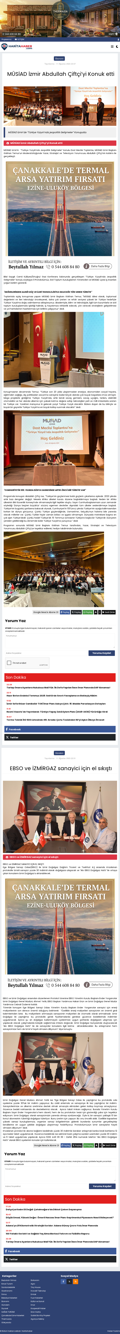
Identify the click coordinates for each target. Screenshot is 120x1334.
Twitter (14, 737)
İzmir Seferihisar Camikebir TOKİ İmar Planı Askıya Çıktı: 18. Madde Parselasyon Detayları (56, 703)
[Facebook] (63, 1281)
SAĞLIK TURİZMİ (8, 1312)
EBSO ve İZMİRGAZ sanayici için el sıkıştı (34, 857)
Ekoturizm (35, 1280)
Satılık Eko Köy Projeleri (40, 1315)
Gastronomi (6, 1291)
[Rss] (75, 1281)
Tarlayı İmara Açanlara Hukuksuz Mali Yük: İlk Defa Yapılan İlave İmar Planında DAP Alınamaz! (58, 687)
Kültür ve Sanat (37, 1301)
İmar (33, 1305)
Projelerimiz (6, 39)
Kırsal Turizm (7, 1284)
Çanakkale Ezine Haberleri (12, 1315)
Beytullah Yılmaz (8, 1280)
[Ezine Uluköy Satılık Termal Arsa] (60, 216)
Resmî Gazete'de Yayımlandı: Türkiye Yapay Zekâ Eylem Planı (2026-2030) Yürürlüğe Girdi (57, 711)
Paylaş (65, 612)
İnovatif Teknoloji (38, 1291)
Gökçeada (6, 1322)
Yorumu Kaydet (101, 653)
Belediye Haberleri (9, 1298)
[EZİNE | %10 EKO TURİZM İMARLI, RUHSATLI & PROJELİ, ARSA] (60, 18)
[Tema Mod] (117, 47)
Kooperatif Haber (38, 1308)
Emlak (33, 1294)
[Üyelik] (118, 39)
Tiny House (35, 1287)
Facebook (14, 729)
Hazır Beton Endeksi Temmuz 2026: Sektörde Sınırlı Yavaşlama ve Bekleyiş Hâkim (52, 695)
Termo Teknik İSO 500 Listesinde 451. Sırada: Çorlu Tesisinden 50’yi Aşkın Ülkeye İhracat (55, 719)
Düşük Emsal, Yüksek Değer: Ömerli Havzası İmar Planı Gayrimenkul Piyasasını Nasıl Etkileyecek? (60, 1217)
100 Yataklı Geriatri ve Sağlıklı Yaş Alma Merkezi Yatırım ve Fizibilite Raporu (47, 1233)
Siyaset (4, 1308)
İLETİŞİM (20, 39)
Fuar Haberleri (37, 1298)
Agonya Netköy (37, 1319)
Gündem (59, 753)
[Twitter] (69, 1281)
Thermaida (6, 1319)
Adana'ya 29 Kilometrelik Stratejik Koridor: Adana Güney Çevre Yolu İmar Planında (52, 1225)
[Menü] (112, 47)
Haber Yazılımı (113, 1331)
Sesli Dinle (109, 612)
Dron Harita (36, 1312)
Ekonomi (59, 58)
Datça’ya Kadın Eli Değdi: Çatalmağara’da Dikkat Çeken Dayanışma (44, 1209)
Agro (33, 1284)
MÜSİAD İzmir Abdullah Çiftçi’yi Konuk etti (36, 143)
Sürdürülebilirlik (8, 1287)
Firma (4, 1294)
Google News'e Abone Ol (45, 612)
